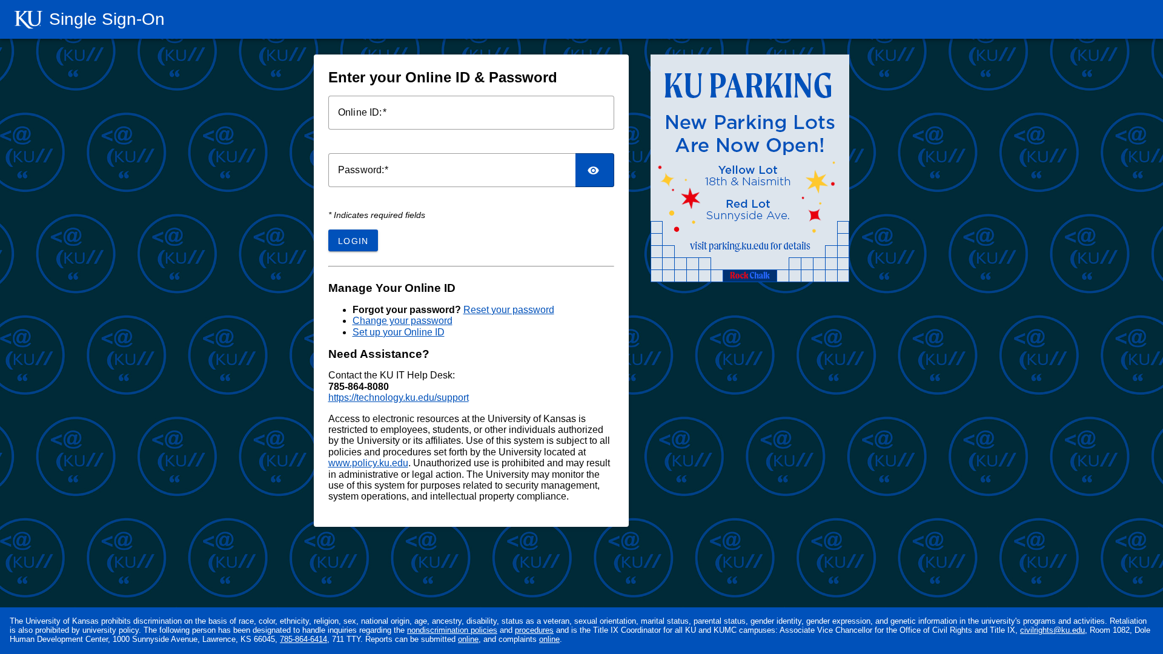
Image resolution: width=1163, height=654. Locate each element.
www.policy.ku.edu (368, 463)
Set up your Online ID (399, 332)
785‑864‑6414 (303, 639)
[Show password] (594, 170)
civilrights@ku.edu (1052, 630)
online (468, 639)
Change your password (402, 320)
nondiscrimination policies (452, 630)
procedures (534, 630)
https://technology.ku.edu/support (398, 397)
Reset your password (508, 310)
